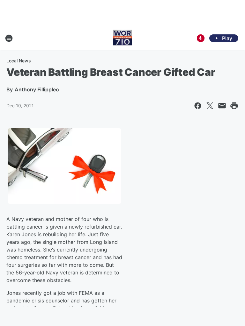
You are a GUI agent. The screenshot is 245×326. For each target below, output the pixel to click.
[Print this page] (234, 105)
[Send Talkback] (200, 38)
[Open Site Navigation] (9, 38)
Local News (18, 60)
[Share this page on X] (209, 105)
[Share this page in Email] (222, 105)
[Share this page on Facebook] (197, 105)
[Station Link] (122, 38)
